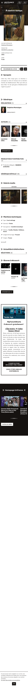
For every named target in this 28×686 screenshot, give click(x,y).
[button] (18, 192)
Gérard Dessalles (14, 140)
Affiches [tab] (14, 186)
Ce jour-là (14, 276)
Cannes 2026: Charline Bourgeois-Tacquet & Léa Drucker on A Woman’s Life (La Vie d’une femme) (16, 411)
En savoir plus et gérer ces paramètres (10, 680)
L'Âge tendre (10, 329)
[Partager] (21, 69)
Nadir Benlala (24, 140)
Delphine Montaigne (6, 45)
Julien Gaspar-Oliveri (15, 330)
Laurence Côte (4, 140)
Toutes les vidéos (7, 424)
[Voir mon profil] (25, 2)
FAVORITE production (7, 50)
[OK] (14, 683)
